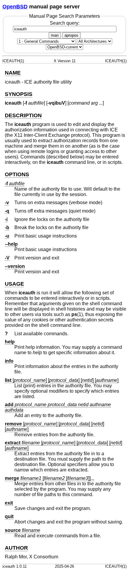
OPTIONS (17, 174)
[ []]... (49, 478)
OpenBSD (15, 7)
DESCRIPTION (23, 115)
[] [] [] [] (61, 380)
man (54, 35)
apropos (71, 35)
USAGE (14, 284)
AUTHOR (16, 548)
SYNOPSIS (18, 94)
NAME (13, 73)
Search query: (65, 23)
